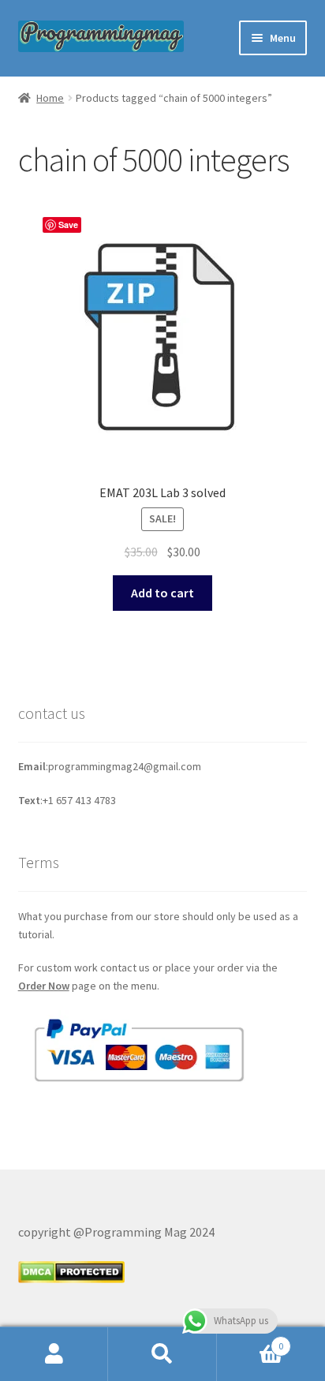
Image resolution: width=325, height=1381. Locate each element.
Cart (250, 1340)
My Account (54, 1354)
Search (162, 1354)
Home (50, 98)
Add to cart (162, 593)
